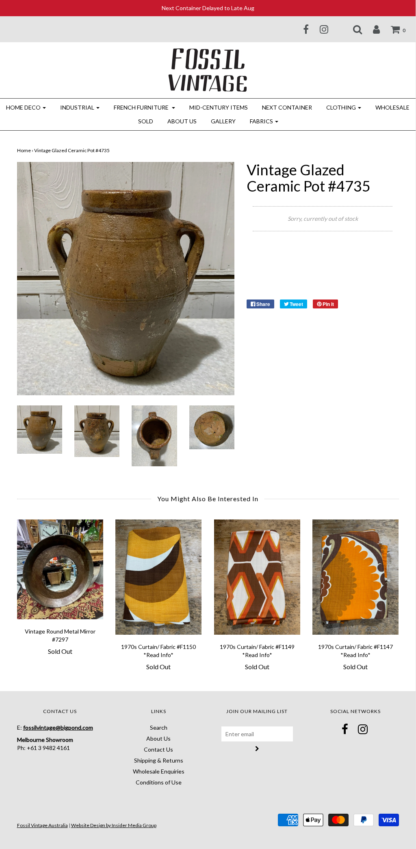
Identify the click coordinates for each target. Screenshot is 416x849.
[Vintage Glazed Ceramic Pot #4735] (39, 428)
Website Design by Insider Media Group (113, 825)
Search (158, 727)
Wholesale (392, 107)
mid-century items (218, 107)
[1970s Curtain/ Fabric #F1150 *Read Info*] (158, 576)
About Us (182, 121)
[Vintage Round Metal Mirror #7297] (60, 569)
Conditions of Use (159, 782)
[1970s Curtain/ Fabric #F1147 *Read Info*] (355, 576)
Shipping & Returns (158, 760)
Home (24, 150)
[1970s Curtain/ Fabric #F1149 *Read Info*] (257, 576)
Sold (145, 121)
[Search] (352, 29)
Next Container (287, 107)
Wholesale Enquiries (158, 771)
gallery (223, 121)
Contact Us (158, 749)
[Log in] (371, 29)
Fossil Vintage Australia (42, 825)
